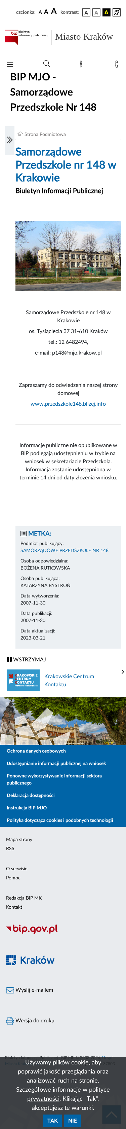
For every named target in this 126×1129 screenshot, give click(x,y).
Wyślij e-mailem (33, 990)
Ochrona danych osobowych (36, 751)
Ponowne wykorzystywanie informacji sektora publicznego (54, 780)
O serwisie (16, 869)
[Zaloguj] (118, 65)
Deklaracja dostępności (31, 795)
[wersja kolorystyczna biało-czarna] (96, 12)
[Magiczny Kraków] (63, 964)
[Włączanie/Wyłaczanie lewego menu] (9, 140)
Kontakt (14, 907)
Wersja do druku (34, 1020)
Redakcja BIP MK (24, 898)
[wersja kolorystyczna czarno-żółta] (106, 12)
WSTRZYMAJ (29, 659)
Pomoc (13, 878)
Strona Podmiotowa (45, 134)
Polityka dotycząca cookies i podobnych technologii (60, 820)
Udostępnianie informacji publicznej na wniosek (56, 763)
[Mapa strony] (82, 65)
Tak (52, 1121)
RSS (10, 848)
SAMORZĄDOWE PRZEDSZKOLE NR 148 (64, 550)
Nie (72, 1121)
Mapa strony (19, 839)
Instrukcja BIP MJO (27, 808)
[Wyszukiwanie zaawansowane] (46, 64)
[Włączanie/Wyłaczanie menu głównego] (10, 65)
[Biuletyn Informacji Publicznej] (63, 933)
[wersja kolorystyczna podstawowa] (86, 12)
